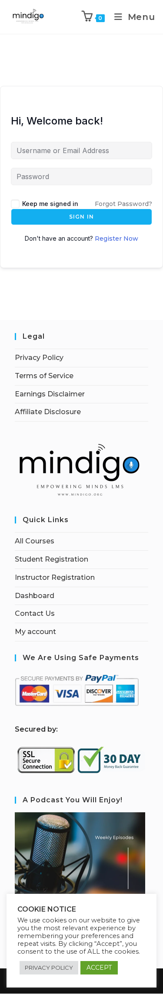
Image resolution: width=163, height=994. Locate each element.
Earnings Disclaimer (50, 394)
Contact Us (35, 613)
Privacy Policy (39, 357)
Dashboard (34, 596)
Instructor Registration (55, 577)
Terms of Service (44, 376)
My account (35, 632)
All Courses (34, 541)
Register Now (116, 238)
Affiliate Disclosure (48, 412)
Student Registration (51, 559)
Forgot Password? (123, 204)
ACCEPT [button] (99, 967)
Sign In (81, 216)
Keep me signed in (50, 203)
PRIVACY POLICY (49, 967)
